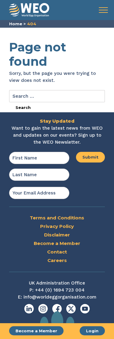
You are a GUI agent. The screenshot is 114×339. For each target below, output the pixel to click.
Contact (57, 252)
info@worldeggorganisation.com (59, 297)
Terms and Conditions (57, 218)
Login (92, 330)
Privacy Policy (57, 226)
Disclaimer (57, 235)
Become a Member (36, 330)
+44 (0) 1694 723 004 (60, 290)
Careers (57, 260)
